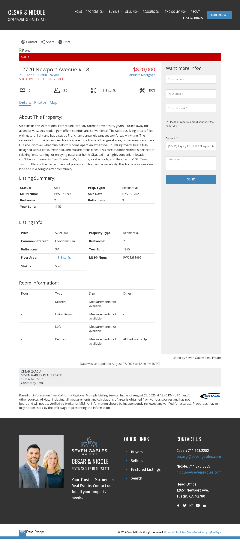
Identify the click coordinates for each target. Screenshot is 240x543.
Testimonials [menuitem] (193, 18)
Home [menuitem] (78, 11)
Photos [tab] (40, 102)
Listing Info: (31, 222)
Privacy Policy (172, 532)
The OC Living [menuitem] (175, 11)
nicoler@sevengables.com (199, 472)
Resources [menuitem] (151, 11)
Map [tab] (54, 102)
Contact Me (219, 15)
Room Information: (39, 283)
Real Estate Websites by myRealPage (201, 532)
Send (191, 179)
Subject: (171, 138)
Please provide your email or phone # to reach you (190, 123)
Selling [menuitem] (131, 11)
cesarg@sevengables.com (198, 456)
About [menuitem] (195, 11)
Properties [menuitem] (94, 11)
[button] (219, 15)
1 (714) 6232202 (32, 379)
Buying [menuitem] (114, 11)
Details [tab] (25, 102)
